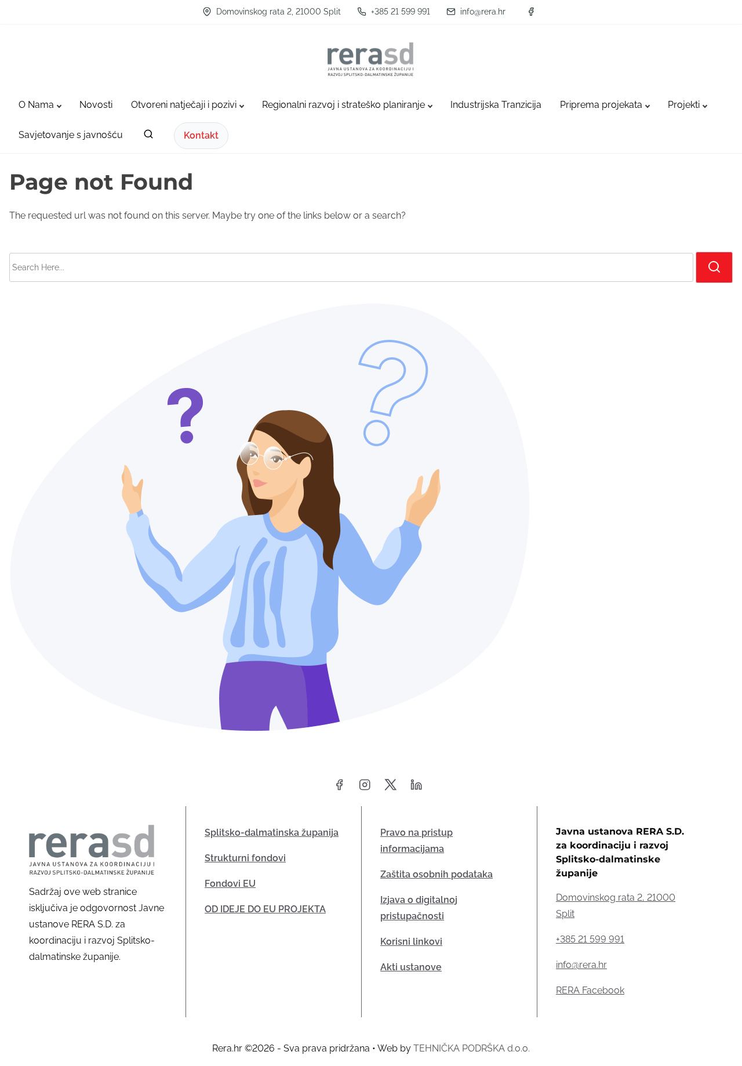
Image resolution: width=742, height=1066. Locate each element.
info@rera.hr (481, 11)
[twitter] (390, 788)
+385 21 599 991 (399, 11)
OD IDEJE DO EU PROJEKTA (265, 909)
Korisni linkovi (411, 941)
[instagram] (364, 788)
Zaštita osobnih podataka (436, 874)
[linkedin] (416, 788)
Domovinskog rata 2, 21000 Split (277, 11)
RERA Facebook (590, 990)
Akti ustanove (411, 967)
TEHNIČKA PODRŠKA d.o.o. (471, 1048)
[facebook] (531, 11)
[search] (148, 136)
